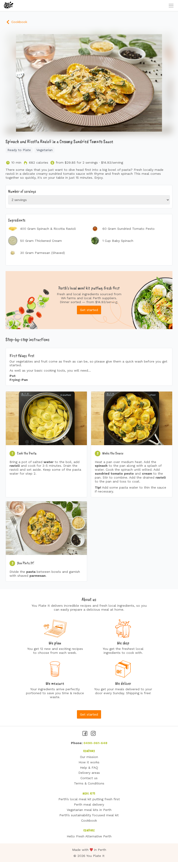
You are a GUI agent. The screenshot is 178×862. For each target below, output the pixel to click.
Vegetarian (44, 150)
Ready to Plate (19, 150)
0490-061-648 (95, 743)
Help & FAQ (89, 767)
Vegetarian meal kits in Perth (89, 810)
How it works (89, 762)
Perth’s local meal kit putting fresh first (89, 799)
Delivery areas (89, 773)
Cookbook (18, 22)
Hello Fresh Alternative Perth (89, 836)
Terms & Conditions (89, 783)
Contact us (89, 778)
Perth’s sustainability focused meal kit (89, 815)
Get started (89, 310)
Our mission (89, 757)
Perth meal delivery (89, 804)
